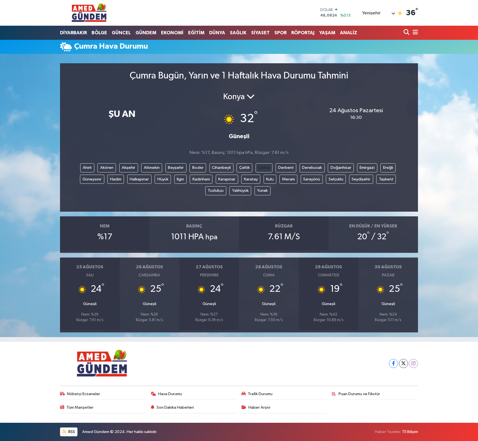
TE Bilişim (410, 432)
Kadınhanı (201, 179)
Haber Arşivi (259, 407)
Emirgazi (367, 168)
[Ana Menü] (414, 33)
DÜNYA (217, 32)
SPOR (280, 32)
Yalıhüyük (240, 190)
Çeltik (244, 168)
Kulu (270, 179)
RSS (71, 432)
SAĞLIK (238, 32)
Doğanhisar (341, 168)
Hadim (115, 179)
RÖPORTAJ (303, 32)
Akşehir (128, 168)
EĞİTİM (196, 32)
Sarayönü (311, 179)
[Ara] (407, 33)
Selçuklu (336, 179)
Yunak (262, 190)
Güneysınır (92, 179)
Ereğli (388, 168)
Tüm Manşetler (79, 407)
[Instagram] (413, 363)
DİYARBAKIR (73, 32)
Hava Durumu (170, 394)
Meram (288, 179)
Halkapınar (139, 179)
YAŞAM (327, 32)
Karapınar (226, 179)
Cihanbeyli (221, 168)
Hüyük (162, 179)
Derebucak (312, 168)
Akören (106, 168)
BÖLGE (99, 32)
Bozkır (198, 168)
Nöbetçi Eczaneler (83, 394)
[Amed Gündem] (89, 12)
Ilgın (180, 179)
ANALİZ (348, 32)
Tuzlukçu (216, 190)
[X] (403, 363)
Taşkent (386, 179)
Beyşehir (176, 168)
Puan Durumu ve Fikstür (359, 394)
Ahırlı (87, 168)
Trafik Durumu (260, 394)
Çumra (264, 168)
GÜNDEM (146, 32)
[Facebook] (393, 363)
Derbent (286, 168)
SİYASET (260, 32)
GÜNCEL (121, 32)
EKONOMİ (172, 32)
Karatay (251, 179)
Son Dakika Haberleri (175, 407)
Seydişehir (361, 179)
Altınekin (152, 168)
